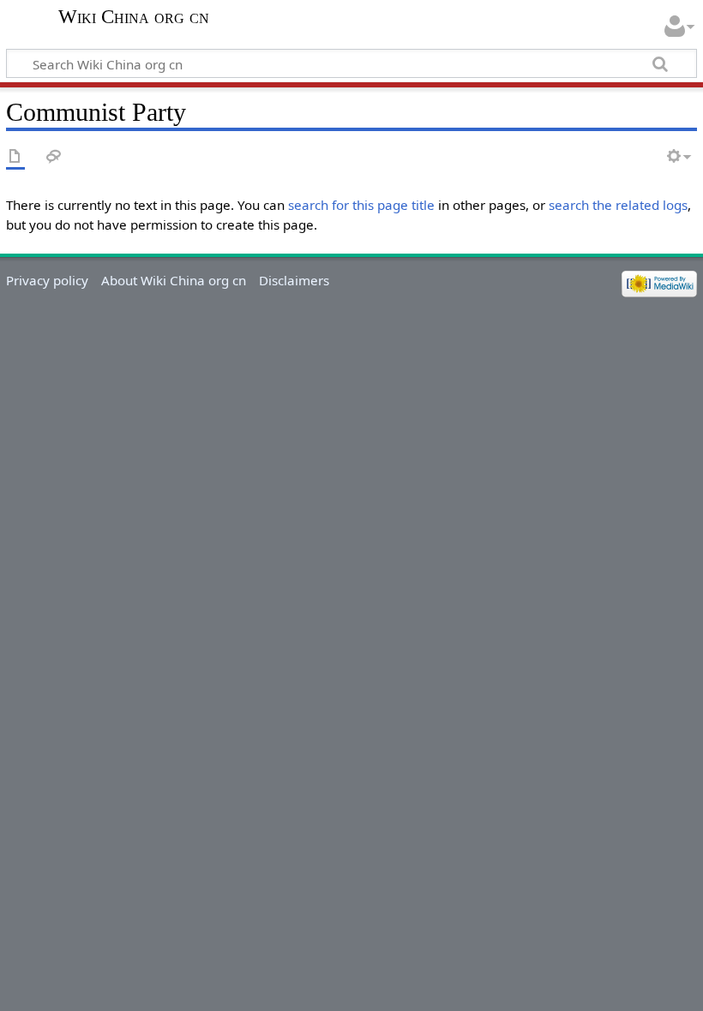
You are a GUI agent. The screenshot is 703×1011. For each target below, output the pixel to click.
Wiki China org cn (133, 17)
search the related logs (618, 204)
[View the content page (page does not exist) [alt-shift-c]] (15, 157)
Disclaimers (294, 280)
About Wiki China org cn (173, 280)
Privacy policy (47, 280)
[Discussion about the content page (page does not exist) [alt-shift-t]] (54, 157)
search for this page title (361, 204)
